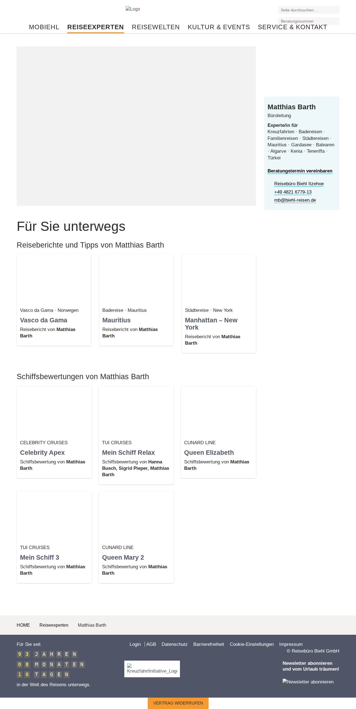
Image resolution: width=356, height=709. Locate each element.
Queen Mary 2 (123, 557)
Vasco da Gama (43, 320)
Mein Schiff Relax (128, 452)
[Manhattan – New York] (219, 279)
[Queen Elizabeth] (218, 411)
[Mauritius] (136, 279)
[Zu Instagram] (33, 12)
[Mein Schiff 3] (54, 516)
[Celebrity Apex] (54, 411)
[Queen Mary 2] (136, 516)
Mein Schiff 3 (39, 557)
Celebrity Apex (42, 452)
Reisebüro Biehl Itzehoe (299, 183)
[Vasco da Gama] (54, 279)
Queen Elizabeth (209, 452)
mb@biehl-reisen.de (295, 200)
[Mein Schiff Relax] (136, 411)
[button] (335, 10)
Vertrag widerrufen (178, 703)
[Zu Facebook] (19, 12)
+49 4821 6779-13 (293, 192)
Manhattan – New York (211, 324)
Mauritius (116, 320)
